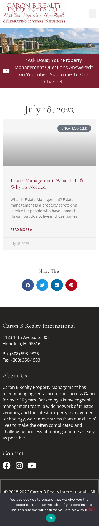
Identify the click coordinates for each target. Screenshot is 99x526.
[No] (90, 509)
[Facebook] (7, 466)
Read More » (21, 229)
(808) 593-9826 (24, 354)
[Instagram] (19, 466)
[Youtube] (32, 466)
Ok (51, 518)
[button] (92, 13)
